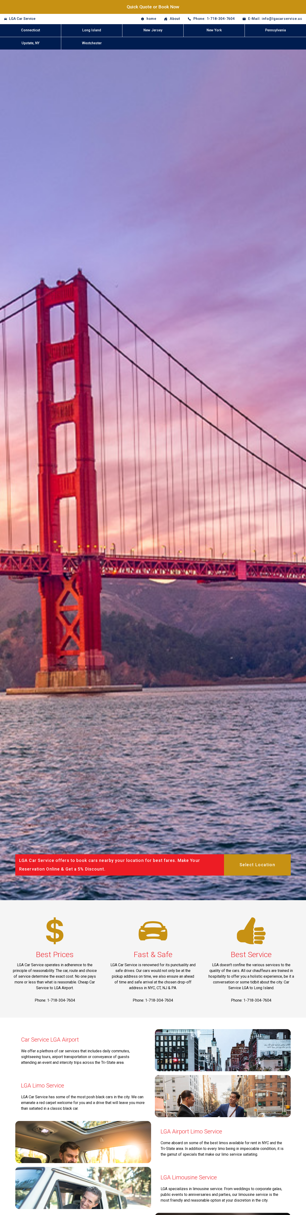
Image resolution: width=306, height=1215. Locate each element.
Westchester (92, 43)
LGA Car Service (22, 19)
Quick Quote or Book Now (153, 7)
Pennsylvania (275, 30)
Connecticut (30, 30)
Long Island (91, 30)
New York (214, 30)
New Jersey (152, 30)
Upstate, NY (30, 43)
